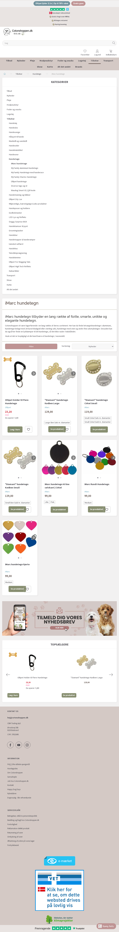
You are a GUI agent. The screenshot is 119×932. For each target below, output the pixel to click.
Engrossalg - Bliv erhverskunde (19, 797)
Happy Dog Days (13, 789)
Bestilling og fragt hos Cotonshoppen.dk (23, 820)
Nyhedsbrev (11, 793)
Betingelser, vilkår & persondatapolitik (22, 816)
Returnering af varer (15, 832)
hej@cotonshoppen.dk (17, 717)
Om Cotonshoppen (15, 772)
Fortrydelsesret (13, 845)
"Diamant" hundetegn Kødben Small (16, 486)
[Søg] (113, 43)
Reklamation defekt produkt (18, 828)
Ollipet (8, 407)
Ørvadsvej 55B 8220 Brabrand (13, 729)
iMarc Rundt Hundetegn (96, 484)
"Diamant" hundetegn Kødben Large (56, 401)
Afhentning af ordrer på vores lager (20, 841)
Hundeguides (12, 768)
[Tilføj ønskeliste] (28, 429)
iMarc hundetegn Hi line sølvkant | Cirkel (57, 486)
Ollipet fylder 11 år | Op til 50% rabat (52, 3)
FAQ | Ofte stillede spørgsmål (18, 764)
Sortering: (66, 346)
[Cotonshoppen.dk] (18, 32)
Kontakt (10, 785)
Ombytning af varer (14, 837)
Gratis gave (78, 3)
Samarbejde (12, 777)
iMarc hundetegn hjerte (17, 564)
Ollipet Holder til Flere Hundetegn (16, 401)
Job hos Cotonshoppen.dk (17, 781)
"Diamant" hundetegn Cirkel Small (96, 401)
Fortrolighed (12, 824)
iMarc (47, 407)
